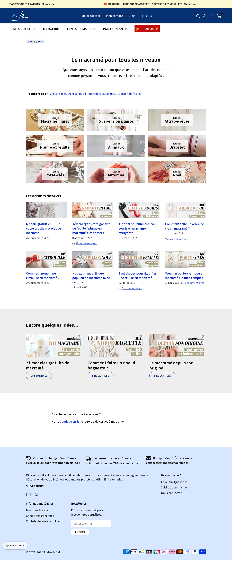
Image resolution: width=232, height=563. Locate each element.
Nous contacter (171, 493)
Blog (132, 16)
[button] (219, 16)
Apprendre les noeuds (102, 94)
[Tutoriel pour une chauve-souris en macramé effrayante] (139, 210)
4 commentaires (178, 239)
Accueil (31, 41)
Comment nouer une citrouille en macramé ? (42, 275)
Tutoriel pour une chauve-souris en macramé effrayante (137, 228)
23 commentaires (86, 243)
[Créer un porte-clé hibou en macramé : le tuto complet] (185, 259)
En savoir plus (113, 479)
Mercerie (51, 28)
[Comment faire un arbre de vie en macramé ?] (185, 210)
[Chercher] (198, 16)
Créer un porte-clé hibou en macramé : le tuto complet (184, 275)
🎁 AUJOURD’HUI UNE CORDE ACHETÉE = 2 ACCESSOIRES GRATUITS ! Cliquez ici (143, 4)
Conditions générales (40, 516)
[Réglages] (205, 16)
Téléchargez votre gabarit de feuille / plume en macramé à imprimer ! (91, 228)
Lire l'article (39, 375)
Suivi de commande (174, 487)
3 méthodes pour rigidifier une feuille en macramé (137, 275)
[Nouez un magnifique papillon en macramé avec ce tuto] (93, 259)
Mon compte (114, 16)
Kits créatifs (24, 28)
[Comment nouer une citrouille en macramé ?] (46, 259)
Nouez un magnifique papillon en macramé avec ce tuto (91, 277)
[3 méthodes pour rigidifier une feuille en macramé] (139, 259)
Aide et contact (90, 16)
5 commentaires (132, 288)
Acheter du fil (77, 94)
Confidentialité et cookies (43, 521)
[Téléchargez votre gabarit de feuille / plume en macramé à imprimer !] (93, 210)
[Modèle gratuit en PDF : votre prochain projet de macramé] (46, 210)
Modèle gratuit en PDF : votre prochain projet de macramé (43, 228)
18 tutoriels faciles (129, 94)
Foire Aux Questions (174, 482)
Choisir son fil (58, 94)
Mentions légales (37, 510)
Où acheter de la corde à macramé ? (76, 414)
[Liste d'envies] (211, 16)
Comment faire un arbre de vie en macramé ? (184, 226)
